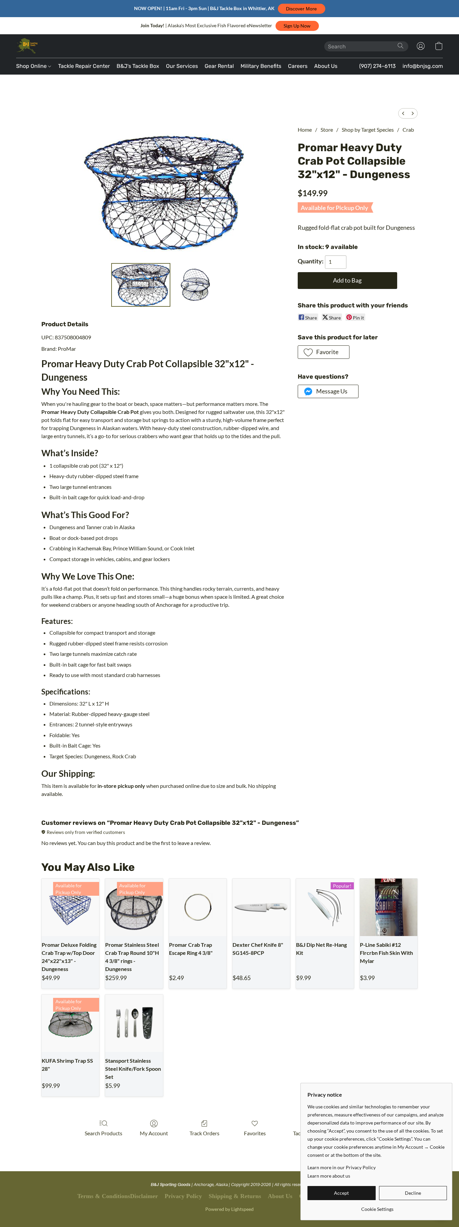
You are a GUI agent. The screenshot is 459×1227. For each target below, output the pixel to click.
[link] (377, 1206)
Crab (408, 129)
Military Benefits (261, 66)
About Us (325, 66)
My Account (154, 1133)
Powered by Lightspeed (229, 1209)
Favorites (255, 1133)
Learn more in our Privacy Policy (341, 1167)
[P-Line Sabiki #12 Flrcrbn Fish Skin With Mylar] (388, 907)
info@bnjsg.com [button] (423, 66)
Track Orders (204, 1133)
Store (327, 129)
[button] (301, 9)
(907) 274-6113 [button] (377, 66)
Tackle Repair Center (84, 66)
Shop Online (32, 66)
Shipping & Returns (235, 1196)
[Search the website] (400, 45)
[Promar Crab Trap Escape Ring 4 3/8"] (197, 907)
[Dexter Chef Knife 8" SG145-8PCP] (261, 907)
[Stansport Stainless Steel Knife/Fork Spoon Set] (134, 1023)
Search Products (103, 1133)
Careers (297, 66)
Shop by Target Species (368, 129)
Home (305, 129)
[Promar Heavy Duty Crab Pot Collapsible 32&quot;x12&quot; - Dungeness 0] (141, 285)
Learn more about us (328, 1176)
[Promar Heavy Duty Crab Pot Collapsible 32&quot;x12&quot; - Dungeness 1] (195, 285)
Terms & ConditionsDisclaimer (117, 1196)
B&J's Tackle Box (138, 66)
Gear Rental (219, 66)
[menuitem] (403, 113)
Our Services (182, 66)
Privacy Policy (183, 1196)
